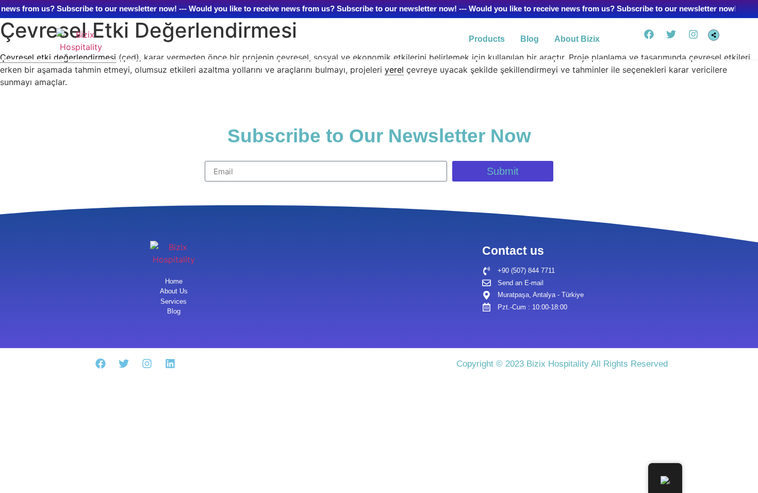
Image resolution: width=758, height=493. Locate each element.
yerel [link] (394, 69)
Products (487, 39)
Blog (529, 39)
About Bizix (577, 39)
